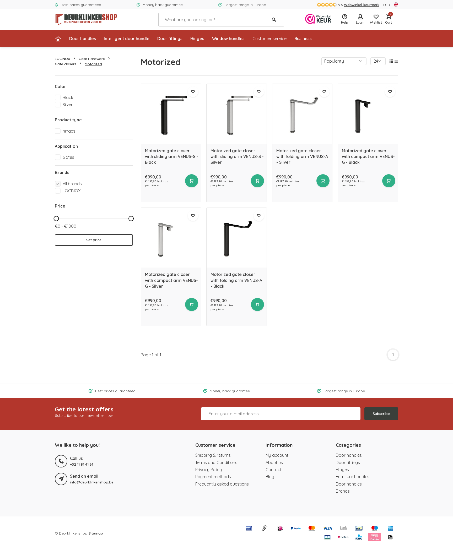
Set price (93, 240)
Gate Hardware (92, 58)
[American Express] (390, 528)
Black (68, 97)
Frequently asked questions (222, 484)
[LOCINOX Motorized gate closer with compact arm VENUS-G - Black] (368, 114)
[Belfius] (343, 537)
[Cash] (264, 528)
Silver (68, 104)
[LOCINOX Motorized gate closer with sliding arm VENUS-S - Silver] (237, 114)
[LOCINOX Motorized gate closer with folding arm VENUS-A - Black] (237, 238)
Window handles (228, 38)
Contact (274, 469)
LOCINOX (62, 58)
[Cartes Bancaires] (327, 537)
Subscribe (381, 413)
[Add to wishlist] (193, 91)
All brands (72, 183)
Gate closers (65, 64)
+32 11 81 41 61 (81, 464)
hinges (69, 131)
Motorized (93, 64)
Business (303, 38)
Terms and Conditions (216, 462)
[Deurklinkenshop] (86, 20)
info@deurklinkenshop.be (92, 482)
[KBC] (358, 537)
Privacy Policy (208, 469)
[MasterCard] (311, 528)
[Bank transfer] (343, 528)
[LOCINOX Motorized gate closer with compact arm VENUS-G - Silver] (171, 238)
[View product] (191, 180)
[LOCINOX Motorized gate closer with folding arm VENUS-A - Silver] (302, 114)
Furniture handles (352, 476)
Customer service (269, 38)
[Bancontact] (358, 528)
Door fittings (169, 38)
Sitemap (96, 533)
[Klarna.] (374, 537)
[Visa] (327, 528)
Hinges (197, 38)
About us (274, 462)
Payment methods (213, 476)
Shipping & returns (213, 455)
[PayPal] (296, 528)
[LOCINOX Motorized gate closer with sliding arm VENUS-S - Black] (171, 114)
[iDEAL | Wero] (280, 528)
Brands (343, 491)
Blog (270, 476)
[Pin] (248, 528)
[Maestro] (374, 528)
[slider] (56, 218)
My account (277, 455)
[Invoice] (390, 537)
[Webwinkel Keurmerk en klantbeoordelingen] (318, 19)
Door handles (82, 38)
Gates (68, 157)
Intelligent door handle (126, 38)
